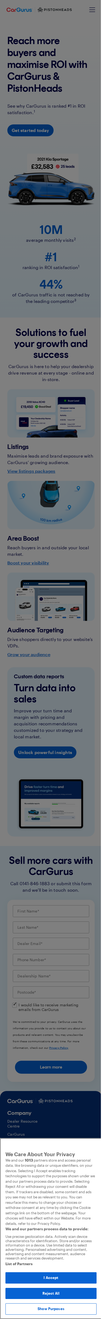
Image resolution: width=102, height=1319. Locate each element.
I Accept (51, 1277)
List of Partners (19, 1264)
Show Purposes (51, 1309)
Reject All (51, 1293)
